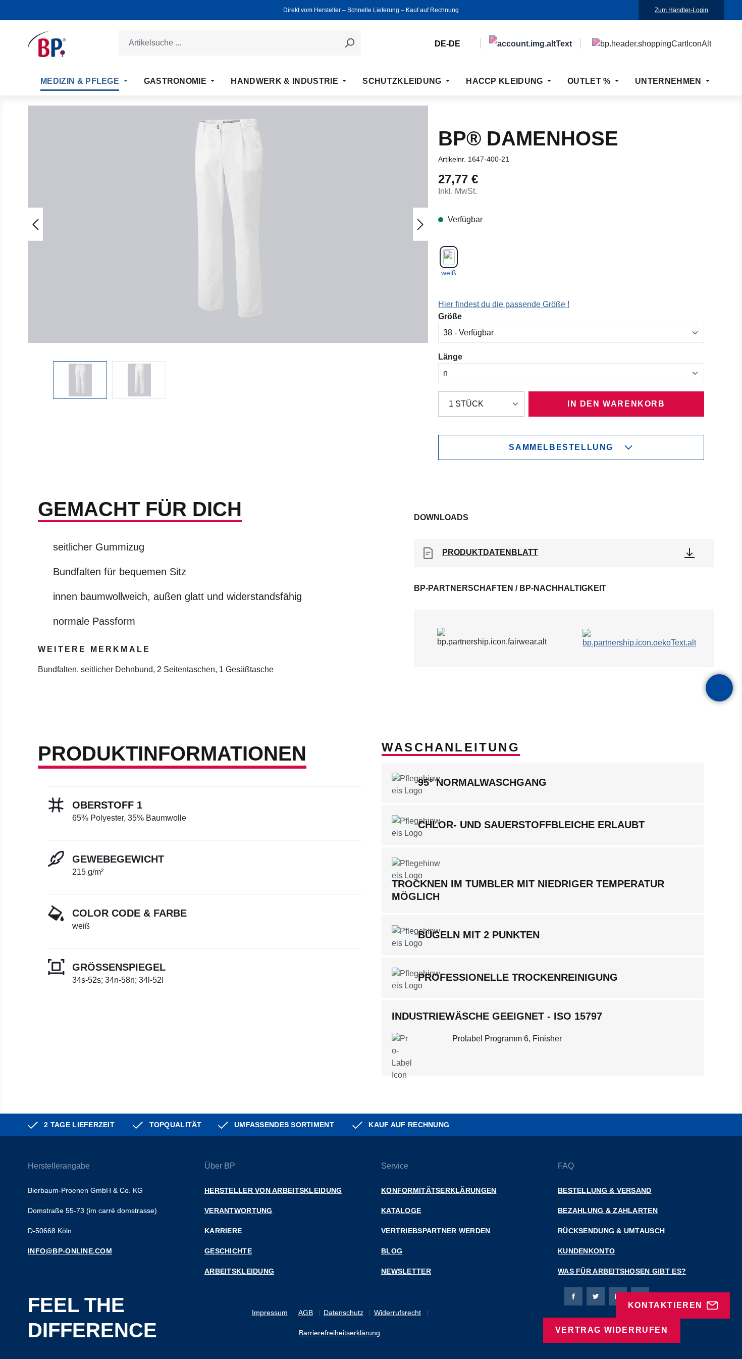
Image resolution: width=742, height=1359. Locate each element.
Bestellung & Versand (605, 1190)
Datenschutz (343, 1312)
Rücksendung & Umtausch (611, 1231)
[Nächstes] (420, 224)
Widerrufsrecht (397, 1312)
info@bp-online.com (70, 1251)
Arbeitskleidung (239, 1271)
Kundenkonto (586, 1251)
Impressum (270, 1312)
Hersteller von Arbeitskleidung (273, 1190)
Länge (450, 356)
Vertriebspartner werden (435, 1231)
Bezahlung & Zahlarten (608, 1210)
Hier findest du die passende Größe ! (503, 304)
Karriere (223, 1231)
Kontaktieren (665, 1305)
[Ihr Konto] (530, 43)
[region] (228, 252)
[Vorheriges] (35, 224)
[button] (228, 224)
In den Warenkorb (616, 403)
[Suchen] (349, 43)
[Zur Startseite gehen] (47, 43)
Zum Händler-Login (681, 10)
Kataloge (401, 1210)
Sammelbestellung (561, 447)
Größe (450, 316)
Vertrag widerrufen (611, 1330)
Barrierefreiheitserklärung (339, 1333)
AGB (305, 1312)
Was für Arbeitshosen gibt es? (622, 1271)
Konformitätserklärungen (438, 1190)
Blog (391, 1251)
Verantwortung (238, 1210)
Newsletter (406, 1271)
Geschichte (228, 1251)
